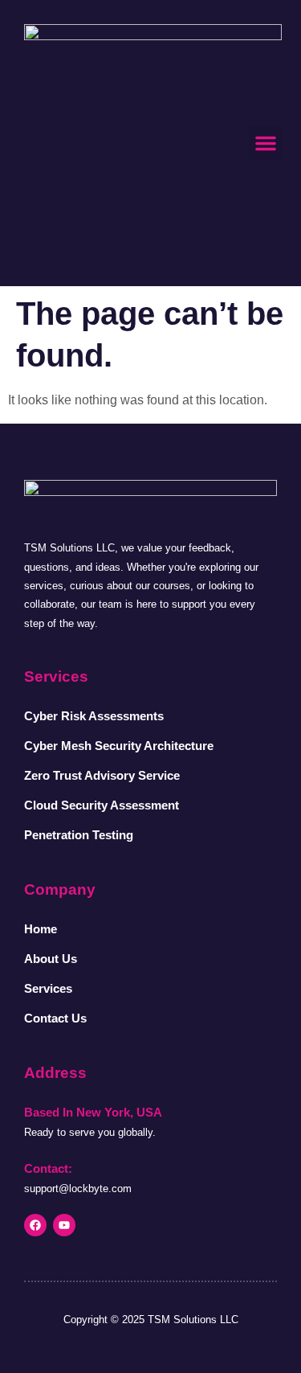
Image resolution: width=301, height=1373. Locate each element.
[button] (266, 143)
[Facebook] (35, 1225)
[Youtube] (64, 1225)
